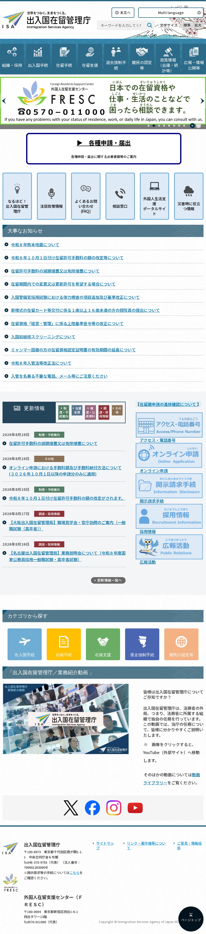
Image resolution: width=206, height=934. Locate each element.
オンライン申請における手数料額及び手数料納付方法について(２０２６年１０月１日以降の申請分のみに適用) (65, 470)
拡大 (197, 25)
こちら (74, 872)
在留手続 (64, 65)
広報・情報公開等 (194, 65)
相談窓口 (120, 206)
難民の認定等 (142, 65)
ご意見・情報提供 (189, 845)
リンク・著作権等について (146, 845)
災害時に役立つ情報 (189, 206)
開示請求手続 (152, 501)
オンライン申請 (154, 471)
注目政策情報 (51, 206)
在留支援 (90, 65)
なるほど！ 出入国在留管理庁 (17, 206)
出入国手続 (38, 65)
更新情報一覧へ (109, 580)
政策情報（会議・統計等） (168, 65)
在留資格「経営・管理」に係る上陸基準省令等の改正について (67, 323)
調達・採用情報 (103, 412)
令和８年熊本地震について (35, 245)
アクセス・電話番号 (158, 440)
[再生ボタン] (192, 125)
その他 (118, 410)
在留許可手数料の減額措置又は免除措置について (55, 271)
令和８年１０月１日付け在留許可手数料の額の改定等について (67, 258)
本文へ (125, 12)
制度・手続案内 (63, 412)
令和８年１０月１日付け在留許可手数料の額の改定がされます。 (67, 498)
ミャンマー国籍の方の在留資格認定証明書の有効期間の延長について (73, 350)
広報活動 (148, 562)
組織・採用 (12, 65)
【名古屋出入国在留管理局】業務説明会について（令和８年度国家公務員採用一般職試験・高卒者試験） (67, 556)
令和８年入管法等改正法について (41, 363)
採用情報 (148, 531)
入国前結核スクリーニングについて (43, 337)
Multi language (171, 12)
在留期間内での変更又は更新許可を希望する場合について (63, 284)
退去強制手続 (116, 65)
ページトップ (191, 919)
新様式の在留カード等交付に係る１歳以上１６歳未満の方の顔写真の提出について (85, 310)
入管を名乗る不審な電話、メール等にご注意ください (59, 376)
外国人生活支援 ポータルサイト (154, 206)
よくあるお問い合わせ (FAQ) (86, 206)
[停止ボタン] (198, 125)
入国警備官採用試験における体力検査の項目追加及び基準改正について (75, 297)
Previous (4, 100)
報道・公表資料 (90, 412)
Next (202, 100)
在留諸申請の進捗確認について (168, 404)
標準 (186, 25)
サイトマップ (105, 845)
